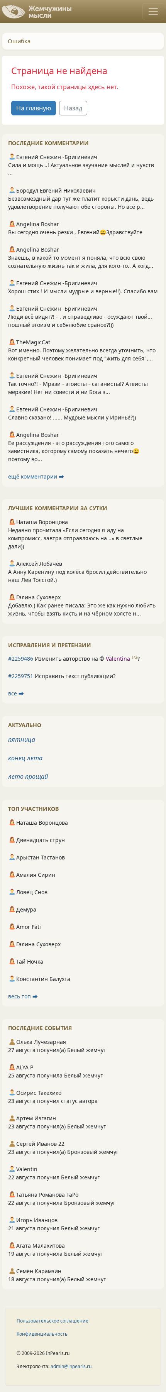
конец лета (25, 758)
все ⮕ (16, 693)
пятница (21, 739)
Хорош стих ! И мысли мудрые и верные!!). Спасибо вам (83, 291)
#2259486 (20, 658)
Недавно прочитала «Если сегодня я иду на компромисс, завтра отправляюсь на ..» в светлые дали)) (75, 538)
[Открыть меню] (153, 11)
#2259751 (20, 676)
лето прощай (28, 776)
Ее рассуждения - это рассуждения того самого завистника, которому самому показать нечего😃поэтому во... (73, 451)
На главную (33, 108)
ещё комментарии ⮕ (36, 476)
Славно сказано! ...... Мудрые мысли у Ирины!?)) (72, 417)
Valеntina (118, 658)
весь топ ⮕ (23, 996)
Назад (73, 108)
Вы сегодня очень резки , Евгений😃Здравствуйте (75, 232)
